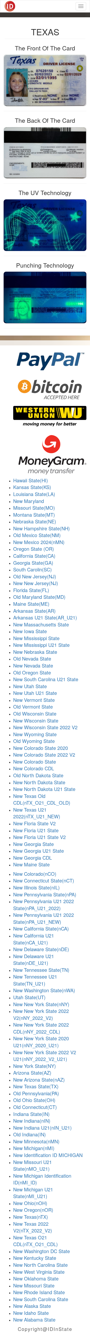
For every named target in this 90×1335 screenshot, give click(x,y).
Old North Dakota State (38, 775)
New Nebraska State (35, 651)
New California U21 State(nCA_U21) (33, 939)
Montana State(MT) (34, 514)
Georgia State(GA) (33, 562)
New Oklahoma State (36, 1278)
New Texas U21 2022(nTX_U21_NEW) (36, 813)
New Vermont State (34, 699)
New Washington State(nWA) (44, 990)
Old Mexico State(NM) (37, 535)
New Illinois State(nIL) (36, 887)
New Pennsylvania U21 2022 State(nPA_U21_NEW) (43, 918)
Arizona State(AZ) (32, 1072)
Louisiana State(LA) (34, 493)
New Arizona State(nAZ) (39, 1079)
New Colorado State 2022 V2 (44, 754)
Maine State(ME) (31, 603)
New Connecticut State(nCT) (43, 880)
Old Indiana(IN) (29, 1134)
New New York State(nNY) (41, 1004)
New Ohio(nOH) (30, 1203)
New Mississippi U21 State (41, 644)
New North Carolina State (40, 1264)
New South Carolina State (40, 1299)
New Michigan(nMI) (33, 1148)
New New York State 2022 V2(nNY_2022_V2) (41, 1014)
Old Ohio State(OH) (34, 1099)
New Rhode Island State (39, 1292)
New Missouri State (33, 1285)
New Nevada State (33, 665)
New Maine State (31, 864)
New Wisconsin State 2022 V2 (45, 727)
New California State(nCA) (41, 928)
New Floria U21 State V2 (39, 836)
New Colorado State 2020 (40, 747)
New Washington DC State (41, 1251)
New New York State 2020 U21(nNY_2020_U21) (41, 1042)
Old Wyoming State (34, 740)
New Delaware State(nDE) (41, 949)
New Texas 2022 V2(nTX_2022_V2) (32, 1227)
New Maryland (28, 500)
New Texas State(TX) (36, 1086)
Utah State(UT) (29, 997)
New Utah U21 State (35, 692)
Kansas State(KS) (32, 487)
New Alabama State (34, 1319)
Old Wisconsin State (34, 713)
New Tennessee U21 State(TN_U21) (35, 980)
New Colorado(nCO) (34, 873)
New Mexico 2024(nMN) (39, 542)
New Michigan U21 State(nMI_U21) (33, 1193)
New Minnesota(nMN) (36, 1141)
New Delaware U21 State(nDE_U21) (33, 960)
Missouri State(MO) (34, 507)
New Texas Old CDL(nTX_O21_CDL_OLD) (41, 799)
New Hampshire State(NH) (41, 528)
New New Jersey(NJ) (35, 583)
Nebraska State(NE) (34, 521)
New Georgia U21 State (38, 850)
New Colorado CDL (33, 768)
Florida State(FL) (31, 590)
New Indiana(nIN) (31, 1120)
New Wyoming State (35, 734)
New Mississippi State (36, 638)
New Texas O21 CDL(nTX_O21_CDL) (35, 1241)
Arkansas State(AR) (34, 610)
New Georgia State (33, 843)
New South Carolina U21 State (45, 679)
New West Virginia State (39, 1271)
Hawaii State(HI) (30, 480)
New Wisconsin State (35, 720)
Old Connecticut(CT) (35, 1106)
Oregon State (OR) (33, 548)
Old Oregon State (32, 672)
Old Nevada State (32, 658)
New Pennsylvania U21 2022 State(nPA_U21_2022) (43, 905)
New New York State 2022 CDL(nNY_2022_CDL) (41, 1028)
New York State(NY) (34, 1065)
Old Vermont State (33, 706)
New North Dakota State (39, 782)
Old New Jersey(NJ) (34, 576)
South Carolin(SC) (32, 569)
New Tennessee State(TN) (41, 969)
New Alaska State (32, 1305)
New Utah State (30, 686)
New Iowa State (30, 631)
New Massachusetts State (41, 624)
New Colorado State (34, 761)
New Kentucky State (34, 1257)
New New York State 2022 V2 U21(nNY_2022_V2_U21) (44, 1056)
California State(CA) (34, 555)
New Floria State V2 (34, 823)
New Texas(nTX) (30, 1216)
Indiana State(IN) (31, 1113)
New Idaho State (31, 1312)
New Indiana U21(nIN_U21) (42, 1127)
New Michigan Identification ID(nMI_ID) (42, 1179)
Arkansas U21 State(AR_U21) (45, 617)
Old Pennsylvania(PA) (36, 1093)
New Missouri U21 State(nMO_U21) (32, 1165)
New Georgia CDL (32, 857)
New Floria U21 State (36, 830)
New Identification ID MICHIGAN (48, 1154)
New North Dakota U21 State (44, 788)
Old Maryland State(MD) (39, 596)
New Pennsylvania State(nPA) (44, 894)
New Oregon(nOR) (33, 1209)
